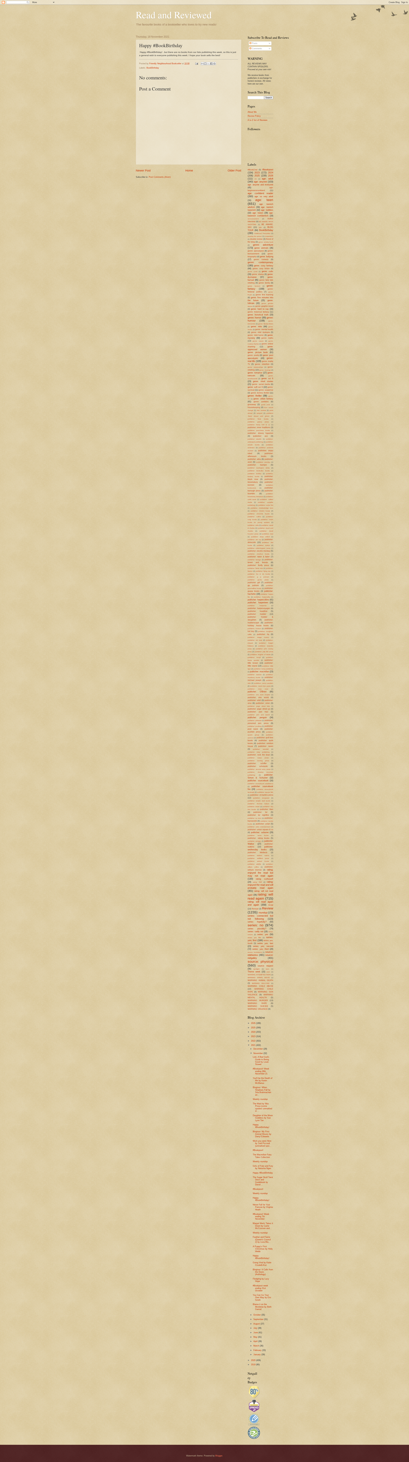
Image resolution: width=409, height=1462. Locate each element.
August (257, 1324)
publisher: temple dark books (259, 801)
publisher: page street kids (259, 706)
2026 (270, 175)
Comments (256, 48)
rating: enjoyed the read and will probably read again (260, 884)
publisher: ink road (255, 640)
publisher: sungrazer (261, 798)
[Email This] (202, 63)
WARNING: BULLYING (261, 983)
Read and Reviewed (174, 14)
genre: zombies (261, 402)
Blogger (218, 1456)
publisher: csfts (253, 525)
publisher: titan (266, 809)
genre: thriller (255, 395)
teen (267, 969)
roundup (263, 912)
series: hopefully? (257, 922)
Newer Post (143, 170)
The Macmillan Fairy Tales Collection (262, 1155)
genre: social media (261, 384)
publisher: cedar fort (265, 505)
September (258, 1319)
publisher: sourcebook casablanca (260, 783)
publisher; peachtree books (259, 430)
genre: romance (255, 373)
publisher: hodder (257, 614)
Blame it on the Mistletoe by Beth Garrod (262, 1306)
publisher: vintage (254, 841)
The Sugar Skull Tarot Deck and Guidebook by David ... (263, 1181)
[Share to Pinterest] (214, 63)
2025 (257, 175)
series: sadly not (255, 931)
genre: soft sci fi (255, 387)
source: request (265, 966)
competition (269, 236)
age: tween (257, 213)
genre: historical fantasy (258, 312)
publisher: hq (263, 634)
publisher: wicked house (258, 861)
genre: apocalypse (256, 251)
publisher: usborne (259, 832)
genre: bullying (266, 256)
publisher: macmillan (259, 671)
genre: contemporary (260, 262)
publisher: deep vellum (260, 537)
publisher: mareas (255, 674)
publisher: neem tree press (260, 686)
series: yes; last (265, 943)
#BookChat (252, 170)
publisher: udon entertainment (259, 827)
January (257, 1354)
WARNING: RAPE (257, 1003)
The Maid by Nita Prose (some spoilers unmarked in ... (262, 1107)
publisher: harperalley (262, 597)
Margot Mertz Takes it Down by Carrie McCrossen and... (263, 1225)
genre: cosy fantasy (263, 265)
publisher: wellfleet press (258, 858)
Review (267, 908)
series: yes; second (263, 946)
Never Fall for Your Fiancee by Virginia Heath (263, 1207)
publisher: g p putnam (258, 577)
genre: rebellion (262, 364)
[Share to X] (208, 63)
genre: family (264, 283)
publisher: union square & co (260, 830)
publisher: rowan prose (258, 758)
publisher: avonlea (263, 462)
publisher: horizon (254, 628)
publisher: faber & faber (259, 557)
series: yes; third (260, 949)
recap (270, 905)
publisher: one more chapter (259, 695)
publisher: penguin (257, 717)
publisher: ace (260, 436)
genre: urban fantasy (263, 398)
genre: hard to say (260, 309)
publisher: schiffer (257, 763)
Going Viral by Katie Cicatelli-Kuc (262, 1263)
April (255, 1341)
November (258, 1053)
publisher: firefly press (258, 565)
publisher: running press (258, 761)
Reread (255, 909)
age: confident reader (260, 193)
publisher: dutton (263, 545)
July (255, 1328)
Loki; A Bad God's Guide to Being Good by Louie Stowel (261, 1060)
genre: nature (258, 341)
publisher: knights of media (260, 654)
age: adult (267, 178)
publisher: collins (254, 517)
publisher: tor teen (254, 818)
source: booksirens (255, 952)
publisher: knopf (254, 657)
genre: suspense (266, 390)
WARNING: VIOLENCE (258, 1009)
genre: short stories (263, 381)
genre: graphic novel (264, 306)
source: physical (260, 961)
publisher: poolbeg (255, 726)
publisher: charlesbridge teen (262, 508)
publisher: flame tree (255, 568)
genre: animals (261, 248)
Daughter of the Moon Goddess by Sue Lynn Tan (263, 1118)
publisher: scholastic (258, 766)
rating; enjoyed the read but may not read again (260, 872)
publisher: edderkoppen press (259, 548)
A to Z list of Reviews (257, 120)
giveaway (252, 404)
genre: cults (267, 271)
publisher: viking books (258, 838)
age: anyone (260, 181)
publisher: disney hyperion (260, 433)
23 (256, 179)
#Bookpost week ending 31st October (260, 1288)
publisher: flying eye (263, 571)
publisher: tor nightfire (258, 815)
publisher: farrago (254, 560)
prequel (259, 413)
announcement (253, 219)
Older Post (234, 170)
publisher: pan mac (258, 712)
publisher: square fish (265, 792)
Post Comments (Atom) (160, 177)
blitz (260, 227)
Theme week (254, 971)
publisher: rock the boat (259, 755)
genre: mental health (264, 329)
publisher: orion (263, 703)
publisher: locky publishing (263, 669)
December (258, 1049)
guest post (265, 404)
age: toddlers (267, 210)
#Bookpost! (258, 1150)
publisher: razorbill (261, 749)
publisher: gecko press (258, 580)
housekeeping (254, 407)
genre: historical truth (258, 315)
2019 (253, 1364)
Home (189, 170)
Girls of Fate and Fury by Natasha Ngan (263, 1167)
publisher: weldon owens (258, 855)
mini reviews (261, 410)
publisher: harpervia (257, 605)
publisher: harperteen (258, 602)
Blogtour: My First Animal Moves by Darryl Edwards (262, 1134)
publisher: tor (260, 812)
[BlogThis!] (205, 63)
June (256, 1332)
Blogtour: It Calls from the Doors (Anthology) (263, 1272)
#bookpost (267, 169)
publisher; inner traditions (259, 427)
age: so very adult (264, 196)
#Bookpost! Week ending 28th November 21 (261, 1071)
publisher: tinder (254, 806)
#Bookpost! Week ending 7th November (261, 1216)
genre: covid (252, 271)
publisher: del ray (254, 539)
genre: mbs (256, 326)
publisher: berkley (254, 473)
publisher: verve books (258, 835)
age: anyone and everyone (260, 184)
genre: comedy (261, 259)
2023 (257, 172)
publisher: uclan (263, 824)
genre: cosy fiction (261, 269)
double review (256, 239)
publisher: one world (258, 697)
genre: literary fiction (265, 324)
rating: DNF (257, 882)
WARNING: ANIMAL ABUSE (259, 977)
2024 (270, 172)
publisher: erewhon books (258, 554)
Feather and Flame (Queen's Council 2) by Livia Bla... (262, 1239)
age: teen (264, 200)
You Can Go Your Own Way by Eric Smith (262, 1297)
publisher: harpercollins (258, 599)
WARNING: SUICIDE (258, 1006)
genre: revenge (265, 370)
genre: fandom (254, 286)
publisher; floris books (258, 419)
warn (268, 972)
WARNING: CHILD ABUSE (260, 986)
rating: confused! (264, 879)
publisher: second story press (259, 769)
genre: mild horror (256, 335)
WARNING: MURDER (258, 1000)
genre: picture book (258, 352)
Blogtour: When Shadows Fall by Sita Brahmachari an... (262, 1091)
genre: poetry (253, 355)
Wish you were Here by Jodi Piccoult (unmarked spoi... (262, 1143)
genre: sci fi (267, 378)
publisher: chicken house (260, 511)
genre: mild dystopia (260, 332)
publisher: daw (267, 534)
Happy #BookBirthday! (261, 1125)
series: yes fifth (254, 937)
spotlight (256, 969)
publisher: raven (265, 746)
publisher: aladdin (255, 439)
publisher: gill (254, 582)
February (257, 1350)
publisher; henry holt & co (259, 425)
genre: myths (267, 338)
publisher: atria (254, 459)
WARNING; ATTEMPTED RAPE (259, 975)
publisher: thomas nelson (258, 804)
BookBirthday (153, 68)
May (255, 1337)
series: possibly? (257, 928)
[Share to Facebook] (211, 63)
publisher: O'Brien (257, 691)
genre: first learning (264, 295)
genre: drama (258, 274)
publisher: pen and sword (259, 715)
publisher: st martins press (261, 795)
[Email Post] (196, 63)
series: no (255, 925)
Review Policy (254, 116)
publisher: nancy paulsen (263, 683)
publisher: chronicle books (259, 514)
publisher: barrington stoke (259, 468)
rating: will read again (260, 896)
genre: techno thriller (260, 393)
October (257, 1315)
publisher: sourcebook (258, 780)
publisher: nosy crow (258, 689)
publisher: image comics (258, 637)
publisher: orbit (254, 700)
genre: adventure (263, 244)
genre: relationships (255, 367)
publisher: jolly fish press (264, 652)
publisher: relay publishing (259, 752)
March (256, 1346)
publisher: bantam (257, 465)
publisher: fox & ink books (259, 574)
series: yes (262, 934)
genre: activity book (266, 242)
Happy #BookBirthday (263, 1173)
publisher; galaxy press (258, 422)
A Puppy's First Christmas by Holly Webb (263, 1249)
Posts (254, 43)
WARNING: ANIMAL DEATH (260, 980)
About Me (252, 112)
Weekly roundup (260, 1099)
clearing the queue (255, 236)
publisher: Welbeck (257, 852)
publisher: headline (257, 611)
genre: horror (254, 317)
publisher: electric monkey (259, 551)
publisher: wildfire (254, 864)
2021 (253, 1045)
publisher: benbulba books (259, 471)
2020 (253, 1360)
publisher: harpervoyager (259, 608)
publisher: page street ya (259, 709)
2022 (253, 1041)
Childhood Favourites (262, 233)
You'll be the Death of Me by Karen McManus (262, 1080)
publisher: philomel (255, 720)
